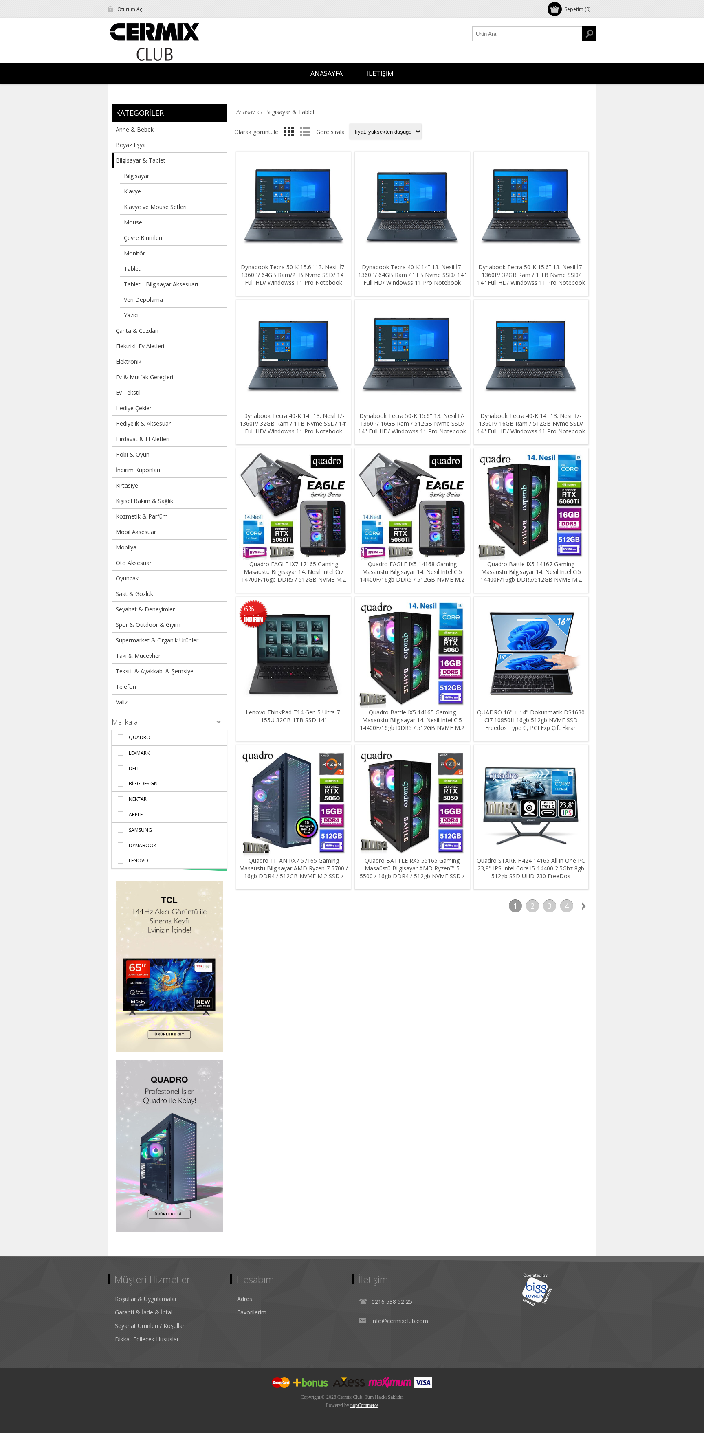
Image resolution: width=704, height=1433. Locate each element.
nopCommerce (364, 1405)
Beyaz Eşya (131, 145)
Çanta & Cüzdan (137, 330)
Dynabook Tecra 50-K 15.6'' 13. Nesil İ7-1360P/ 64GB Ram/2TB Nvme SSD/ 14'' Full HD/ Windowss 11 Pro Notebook (293, 274)
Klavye (132, 191)
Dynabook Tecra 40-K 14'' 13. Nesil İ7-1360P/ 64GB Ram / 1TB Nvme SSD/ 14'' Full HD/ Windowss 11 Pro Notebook (412, 274)
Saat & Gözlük (134, 594)
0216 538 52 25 (392, 1302)
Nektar (138, 799)
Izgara (289, 131)
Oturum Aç (129, 9)
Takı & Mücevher (138, 655)
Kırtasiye (127, 485)
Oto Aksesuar (134, 563)
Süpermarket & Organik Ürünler (157, 640)
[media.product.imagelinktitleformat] (293, 208)
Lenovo (138, 860)
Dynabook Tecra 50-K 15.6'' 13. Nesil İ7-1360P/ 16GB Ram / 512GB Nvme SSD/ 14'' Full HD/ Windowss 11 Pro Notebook (412, 423)
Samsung (140, 829)
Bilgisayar (136, 176)
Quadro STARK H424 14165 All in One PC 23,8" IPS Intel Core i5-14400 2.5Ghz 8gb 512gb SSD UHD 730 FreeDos (531, 868)
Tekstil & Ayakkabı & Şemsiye (155, 671)
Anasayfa (248, 112)
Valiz (122, 702)
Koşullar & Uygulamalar (146, 1299)
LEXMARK (139, 752)
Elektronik (128, 361)
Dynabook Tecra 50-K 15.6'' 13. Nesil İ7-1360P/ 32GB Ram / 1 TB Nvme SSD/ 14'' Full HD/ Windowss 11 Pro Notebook (531, 274)
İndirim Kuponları (138, 470)
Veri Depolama (143, 299)
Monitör (134, 253)
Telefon (126, 686)
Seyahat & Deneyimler (145, 609)
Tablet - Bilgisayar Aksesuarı (161, 284)
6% (249, 608)
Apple (136, 814)
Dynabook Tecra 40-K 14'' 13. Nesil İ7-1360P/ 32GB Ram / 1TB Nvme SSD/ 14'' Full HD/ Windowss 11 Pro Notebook (294, 423)
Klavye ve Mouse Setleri (155, 207)
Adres (244, 1299)
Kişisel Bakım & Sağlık (144, 501)
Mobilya (126, 547)
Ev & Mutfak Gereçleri (144, 377)
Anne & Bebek (135, 129)
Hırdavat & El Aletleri (142, 439)
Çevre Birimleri (143, 238)
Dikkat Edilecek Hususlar (147, 1339)
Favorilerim (251, 1312)
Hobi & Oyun (133, 454)
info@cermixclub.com (400, 1321)
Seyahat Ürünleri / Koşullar (150, 1326)
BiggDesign (143, 783)
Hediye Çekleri (134, 408)
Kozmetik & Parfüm (142, 516)
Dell (134, 768)
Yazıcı (131, 315)
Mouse (133, 222)
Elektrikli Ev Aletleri (140, 346)
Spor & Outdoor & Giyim (148, 625)
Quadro (139, 737)
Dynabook (142, 845)
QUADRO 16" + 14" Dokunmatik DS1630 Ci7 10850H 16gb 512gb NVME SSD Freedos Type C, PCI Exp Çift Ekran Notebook (531, 723)
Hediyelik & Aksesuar (143, 423)
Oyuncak (127, 578)
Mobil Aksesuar (136, 532)
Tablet (132, 269)
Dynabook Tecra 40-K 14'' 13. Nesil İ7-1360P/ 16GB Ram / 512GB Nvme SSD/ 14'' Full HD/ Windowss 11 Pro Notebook (531, 423)
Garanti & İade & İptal (143, 1312)
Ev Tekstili (129, 392)
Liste (304, 131)
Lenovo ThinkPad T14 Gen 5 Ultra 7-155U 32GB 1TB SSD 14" (294, 716)
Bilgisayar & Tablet (140, 160)
